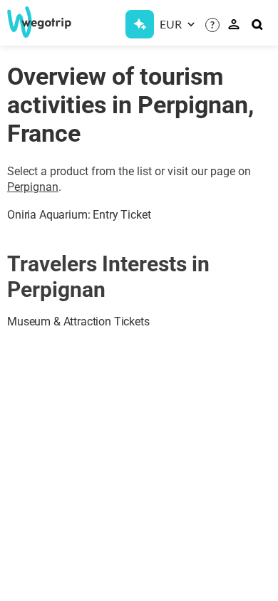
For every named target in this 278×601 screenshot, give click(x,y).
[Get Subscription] (139, 24)
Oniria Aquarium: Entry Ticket (78, 214)
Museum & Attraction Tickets (78, 321)
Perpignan (32, 187)
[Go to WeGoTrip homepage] (34, 22)
